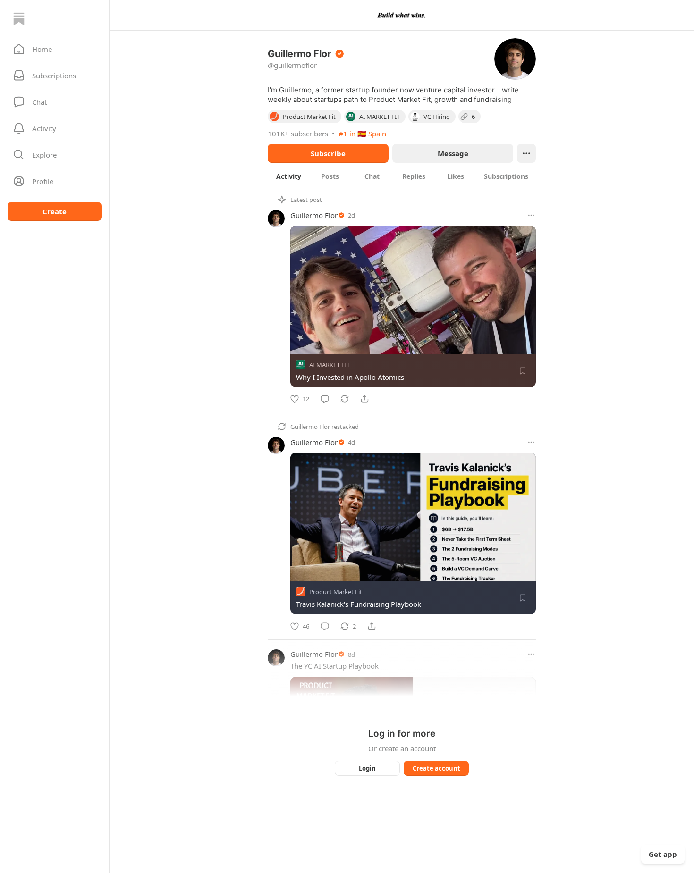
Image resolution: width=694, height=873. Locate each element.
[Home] (19, 19)
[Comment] (325, 398)
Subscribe (328, 153)
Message (453, 153)
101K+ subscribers (298, 133)
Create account (436, 768)
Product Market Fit (335, 592)
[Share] (364, 398)
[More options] (531, 215)
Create (54, 211)
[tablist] (402, 176)
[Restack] (345, 398)
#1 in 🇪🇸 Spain (362, 133)
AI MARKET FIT (329, 365)
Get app (663, 854)
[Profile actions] (526, 153)
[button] (55, 49)
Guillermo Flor (314, 215)
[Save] (522, 370)
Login (367, 768)
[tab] (288, 176)
